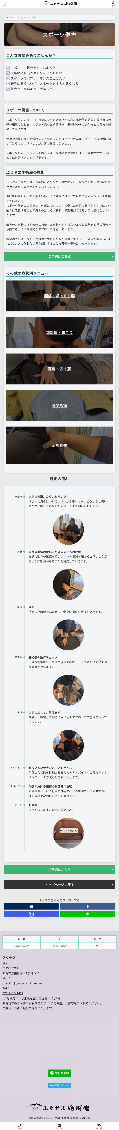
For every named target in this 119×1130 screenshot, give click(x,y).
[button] (110, 695)
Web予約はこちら (59, 1085)
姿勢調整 (59, 445)
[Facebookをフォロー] (87, 906)
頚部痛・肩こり (59, 332)
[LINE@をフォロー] (87, 914)
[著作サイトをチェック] (31, 906)
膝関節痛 (59, 405)
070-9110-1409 (12, 993)
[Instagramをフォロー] (31, 914)
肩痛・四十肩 (59, 368)
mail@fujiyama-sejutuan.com (23, 983)
